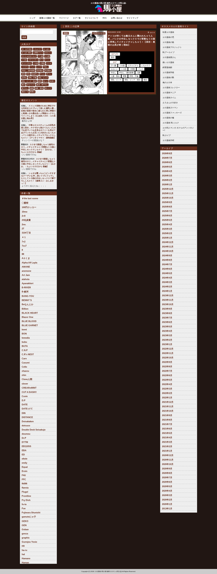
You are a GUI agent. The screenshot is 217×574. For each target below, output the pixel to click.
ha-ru (24, 550)
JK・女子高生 (27, 49)
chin (24, 375)
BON (24, 333)
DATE (25, 404)
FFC (24, 479)
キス (41, 60)
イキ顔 (24, 60)
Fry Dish (26, 500)
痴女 (23, 85)
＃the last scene (30, 198)
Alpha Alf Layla (29, 262)
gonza (25, 533)
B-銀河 (25, 291)
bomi (24, 329)
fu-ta (24, 504)
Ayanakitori (27, 283)
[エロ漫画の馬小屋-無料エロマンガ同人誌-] (108, 5)
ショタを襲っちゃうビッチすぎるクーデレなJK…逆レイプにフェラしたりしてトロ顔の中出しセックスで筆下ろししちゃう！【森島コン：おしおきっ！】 (38, 178)
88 (23, 254)
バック (48, 63)
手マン (49, 74)
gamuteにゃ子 (29, 516)
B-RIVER (26, 287)
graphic (26, 537)
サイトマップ (132, 18)
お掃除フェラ (38, 53)
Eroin (24, 471)
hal (23, 554)
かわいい (48, 53)
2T (23, 228)
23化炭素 (26, 220)
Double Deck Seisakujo (33, 429)
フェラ (32, 67)
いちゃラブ (38, 49)
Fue (24, 508)
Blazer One (27, 317)
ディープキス (26, 63)
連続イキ (25, 92)
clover (25, 383)
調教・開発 (39, 88)
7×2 (23, 241)
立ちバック (31, 85)
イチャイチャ (33, 60)
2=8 (23, 216)
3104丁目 (26, 232)
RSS (105, 18)
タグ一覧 (77, 18)
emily (24, 463)
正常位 (24, 77)
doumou (26, 434)
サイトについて (91, 18)
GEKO (25, 521)
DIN (24, 413)
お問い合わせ (116, 18)
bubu (24, 342)
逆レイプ (48, 88)
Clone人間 (27, 379)
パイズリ (25, 67)
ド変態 (42, 63)
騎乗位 (32, 92)
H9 (23, 546)
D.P (23, 400)
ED (23, 454)
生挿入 (52, 81)
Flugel (25, 492)
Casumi (26, 362)
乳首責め (48, 70)
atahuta (25, 279)
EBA (24, 450)
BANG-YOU (28, 296)
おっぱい (46, 49)
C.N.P (25, 350)
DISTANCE (27, 417)
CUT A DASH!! (29, 392)
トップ (32, 18)
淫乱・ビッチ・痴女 (29, 81)
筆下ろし (25, 88)
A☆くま (26, 258)
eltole (24, 458)
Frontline (26, 496)
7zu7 (24, 245)
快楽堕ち (35, 74)
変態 (23, 74)
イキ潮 (47, 56)
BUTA (25, 346)
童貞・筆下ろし (42, 85)
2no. (24, 224)
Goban (25, 529)
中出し (45, 67)
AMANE (26, 266)
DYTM (25, 442)
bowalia (26, 337)
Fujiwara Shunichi (31, 512)
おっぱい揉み (26, 53)
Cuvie (25, 396)
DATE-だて (27, 408)
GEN (24, 525)
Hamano (26, 558)
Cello (24, 367)
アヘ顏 (40, 56)
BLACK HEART (30, 313)
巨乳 (28, 74)
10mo (24, 211)
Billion (25, 308)
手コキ (42, 74)
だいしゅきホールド (29, 56)
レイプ (39, 67)
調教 (31, 88)
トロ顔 (35, 63)
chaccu (25, 371)
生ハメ (45, 81)
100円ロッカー (29, 207)
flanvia (25, 487)
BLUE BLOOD (29, 321)
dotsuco (26, 425)
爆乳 (39, 81)
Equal (25, 467)
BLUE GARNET (30, 325)
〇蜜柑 (25, 203)
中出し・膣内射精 (28, 70)
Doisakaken (28, 421)
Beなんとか (27, 304)
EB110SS (26, 446)
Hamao (25, 562)
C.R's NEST (28, 354)
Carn (24, 358)
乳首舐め (39, 70)
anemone (26, 271)
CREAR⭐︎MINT (29, 388)
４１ (24, 237)
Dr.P (24, 438)
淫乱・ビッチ (43, 77)
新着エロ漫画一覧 (47, 18)
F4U (24, 475)
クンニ (47, 60)
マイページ (64, 18)
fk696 (24, 483)
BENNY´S (27, 300)
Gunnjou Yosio (29, 542)
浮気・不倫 (32, 77)
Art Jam (26, 275)
